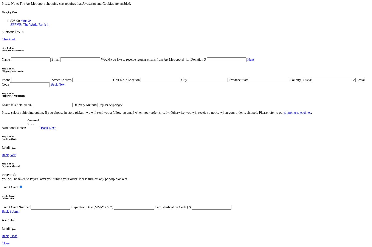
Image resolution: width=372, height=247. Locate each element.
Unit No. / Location (127, 80)
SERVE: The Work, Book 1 (29, 24)
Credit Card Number (16, 207)
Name (6, 59)
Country (296, 80)
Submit (14, 211)
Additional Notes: (14, 128)
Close (13, 236)
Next (250, 59)
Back (54, 84)
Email (55, 59)
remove (26, 21)
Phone (6, 80)
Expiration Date (92, 207)
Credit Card (10, 187)
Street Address (62, 80)
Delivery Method (85, 105)
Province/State (239, 80)
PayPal (6, 175)
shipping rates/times (297, 112)
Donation (198, 59)
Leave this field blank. (17, 105)
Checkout (8, 39)
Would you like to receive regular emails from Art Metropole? (143, 59)
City (184, 80)
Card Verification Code (173, 207)
